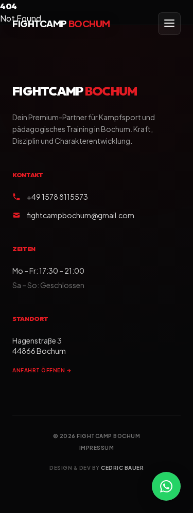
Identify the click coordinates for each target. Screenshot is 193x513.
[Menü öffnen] (169, 23)
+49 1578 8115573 (57, 196)
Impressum (96, 448)
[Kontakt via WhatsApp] (166, 486)
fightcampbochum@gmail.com (80, 215)
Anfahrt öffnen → (42, 370)
